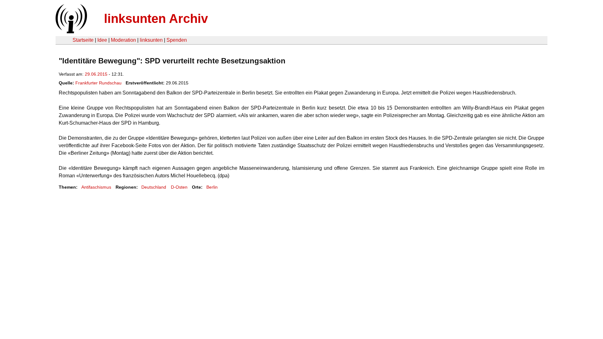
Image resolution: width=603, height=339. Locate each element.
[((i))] (71, 31)
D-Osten (179, 187)
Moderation (123, 40)
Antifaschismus (96, 187)
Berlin (212, 187)
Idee (102, 40)
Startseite (83, 40)
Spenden (176, 40)
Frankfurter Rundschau (98, 82)
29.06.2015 (96, 74)
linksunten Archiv (156, 18)
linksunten (151, 40)
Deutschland (153, 187)
